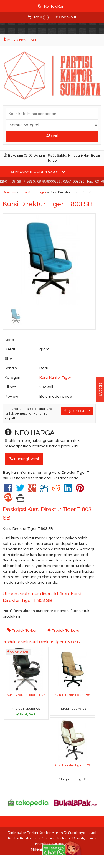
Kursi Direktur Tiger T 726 (72, 765)
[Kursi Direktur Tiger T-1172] (26, 669)
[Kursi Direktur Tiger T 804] (72, 669)
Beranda (9, 192)
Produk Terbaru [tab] (65, 631)
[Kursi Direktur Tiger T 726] (72, 739)
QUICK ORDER (78, 411)
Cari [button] (54, 136)
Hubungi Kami (26, 459)
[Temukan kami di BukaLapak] (75, 803)
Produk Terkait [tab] (24, 631)
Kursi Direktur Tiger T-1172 (26, 694)
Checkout (67, 17)
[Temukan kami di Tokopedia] (28, 803)
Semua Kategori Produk (35, 172)
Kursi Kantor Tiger (32, 192)
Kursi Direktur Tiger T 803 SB (48, 204)
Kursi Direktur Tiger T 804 (72, 694)
